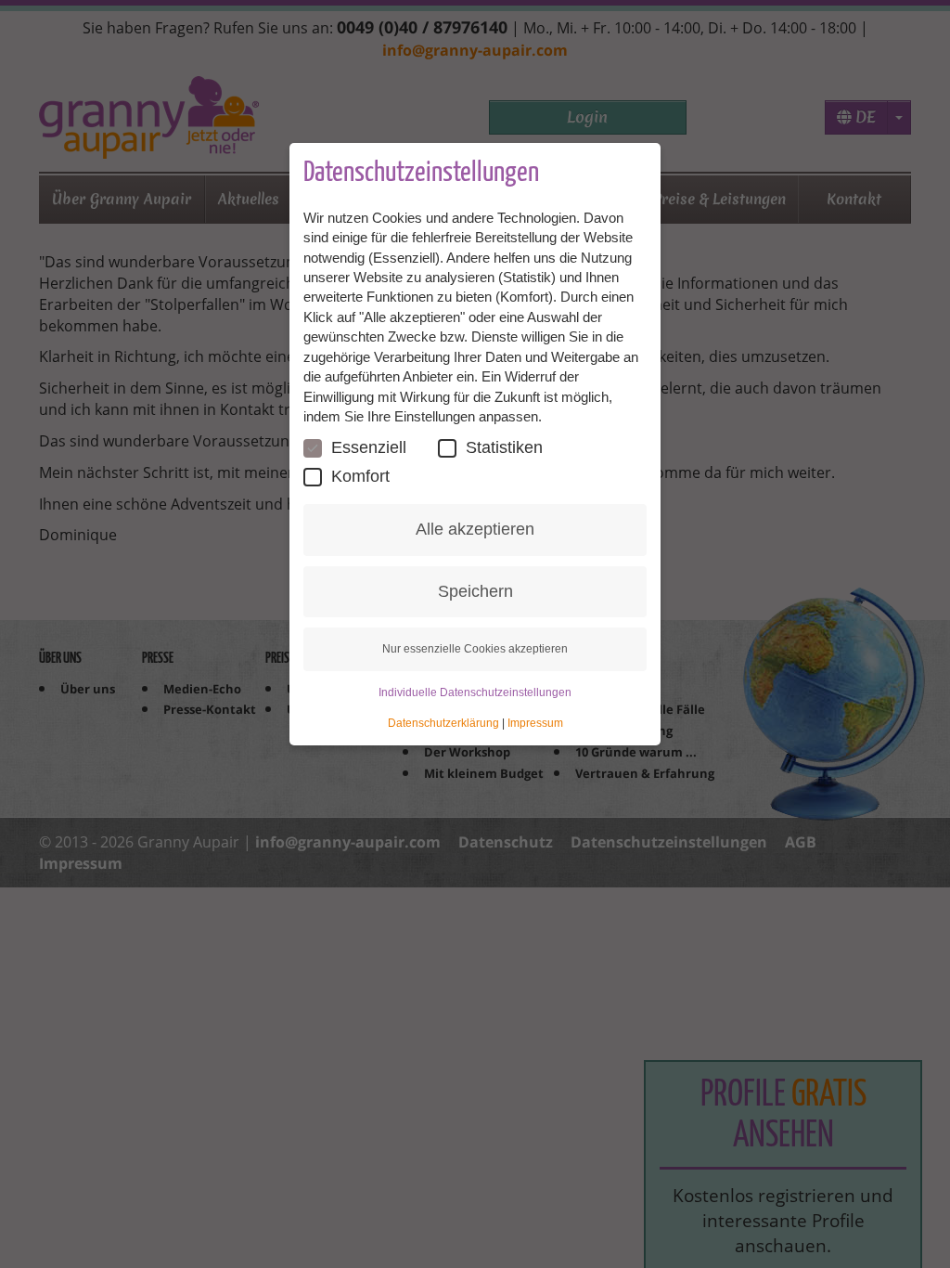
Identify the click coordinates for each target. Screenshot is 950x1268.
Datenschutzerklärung (443, 723)
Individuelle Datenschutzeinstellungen (475, 692)
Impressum (535, 723)
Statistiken (504, 447)
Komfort (360, 476)
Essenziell (368, 447)
